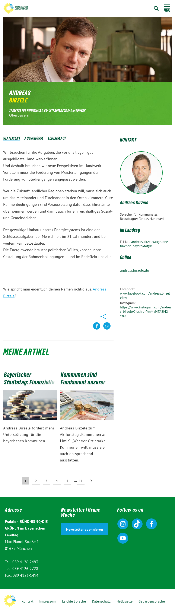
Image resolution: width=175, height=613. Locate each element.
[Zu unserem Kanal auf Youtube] (122, 538)
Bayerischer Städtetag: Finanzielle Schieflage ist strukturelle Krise (29, 387)
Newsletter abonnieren (84, 529)
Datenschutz (101, 601)
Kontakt (27, 601)
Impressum (47, 601)
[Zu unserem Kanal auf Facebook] (151, 524)
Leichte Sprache (74, 601)
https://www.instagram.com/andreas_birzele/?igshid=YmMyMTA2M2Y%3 (146, 311)
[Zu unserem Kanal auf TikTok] (137, 524)
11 (81, 481)
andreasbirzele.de (134, 270)
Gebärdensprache (152, 601)
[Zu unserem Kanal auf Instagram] (122, 524)
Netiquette (125, 601)
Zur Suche (156, 8)
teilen (96, 329)
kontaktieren (107, 329)
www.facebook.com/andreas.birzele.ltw (145, 295)
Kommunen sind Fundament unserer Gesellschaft (83, 383)
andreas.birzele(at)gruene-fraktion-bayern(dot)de (144, 243)
